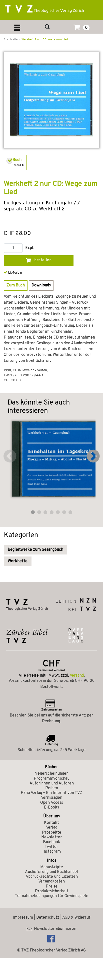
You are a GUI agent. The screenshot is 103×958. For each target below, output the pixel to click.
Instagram (51, 851)
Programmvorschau (52, 778)
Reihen (51, 788)
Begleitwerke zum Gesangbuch (35, 549)
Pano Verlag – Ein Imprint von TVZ (51, 792)
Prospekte (51, 832)
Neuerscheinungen (51, 773)
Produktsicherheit (51, 891)
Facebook (51, 842)
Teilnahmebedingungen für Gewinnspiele (51, 896)
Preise (52, 886)
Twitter (51, 846)
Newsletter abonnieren (54, 928)
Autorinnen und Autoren (52, 783)
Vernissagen (51, 797)
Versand (77, 675)
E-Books (51, 807)
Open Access (51, 802)
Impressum (23, 917)
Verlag (51, 827)
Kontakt (51, 822)
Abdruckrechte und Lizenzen (52, 876)
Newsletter (51, 837)
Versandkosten (51, 881)
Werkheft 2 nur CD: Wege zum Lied (45, 40)
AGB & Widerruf (76, 917)
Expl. (29, 248)
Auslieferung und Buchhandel (51, 871)
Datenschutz (47, 917)
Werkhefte (18, 561)
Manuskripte (51, 867)
